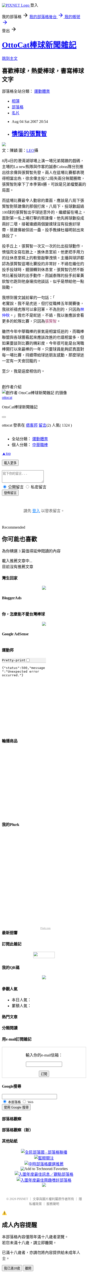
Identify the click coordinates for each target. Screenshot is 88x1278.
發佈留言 (10, 493)
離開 (28, 1268)
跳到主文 (10, 58)
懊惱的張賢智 (29, 133)
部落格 (17, 107)
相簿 (16, 101)
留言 (42, 425)
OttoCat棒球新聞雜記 (39, 44)
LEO (30, 150)
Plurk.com (45, 928)
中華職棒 (40, 445)
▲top (6, 453)
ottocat (7, 397)
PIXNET (22, 1199)
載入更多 (10, 463)
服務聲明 (52, 1204)
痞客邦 (32, 425)
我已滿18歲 (12, 1268)
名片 (16, 113)
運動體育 (42, 91)
